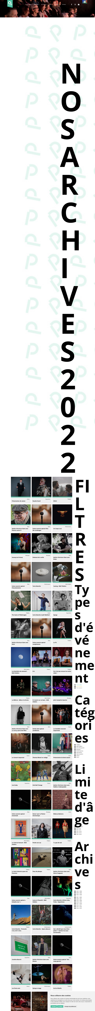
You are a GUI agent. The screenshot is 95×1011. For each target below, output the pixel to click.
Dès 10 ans (79, 831)
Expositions (79, 752)
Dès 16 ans (79, 834)
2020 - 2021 (79, 899)
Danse (77, 755)
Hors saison (79, 688)
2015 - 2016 (79, 906)
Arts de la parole (80, 748)
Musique (78, 749)
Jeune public (79, 686)
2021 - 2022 (79, 897)
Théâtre (78, 744)
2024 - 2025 (79, 892)
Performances (79, 751)
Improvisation (79, 754)
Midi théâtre (79, 746)
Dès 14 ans (79, 832)
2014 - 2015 (79, 908)
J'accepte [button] (54, 1006)
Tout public (79, 685)
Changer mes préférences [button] (70, 1006)
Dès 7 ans (78, 829)
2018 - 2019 (79, 902)
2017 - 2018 (79, 903)
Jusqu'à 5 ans (79, 826)
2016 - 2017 (79, 905)
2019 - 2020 (79, 900)
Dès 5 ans (78, 828)
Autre (77, 757)
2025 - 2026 (79, 891)
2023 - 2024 (79, 894)
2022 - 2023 (79, 896)
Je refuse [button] (60, 1006)
